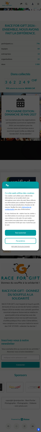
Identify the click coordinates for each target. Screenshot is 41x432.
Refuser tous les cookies (20, 246)
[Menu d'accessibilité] (38, 429)
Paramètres (20, 241)
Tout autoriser (20, 233)
